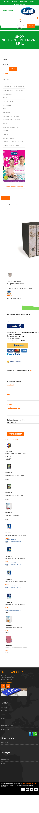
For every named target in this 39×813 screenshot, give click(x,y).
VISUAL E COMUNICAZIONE (11, 145)
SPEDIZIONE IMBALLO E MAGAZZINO (14, 142)
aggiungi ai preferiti (15, 361)
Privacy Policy (5, 759)
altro (13, 204)
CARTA (5, 97)
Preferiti (3, 718)
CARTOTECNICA (8, 101)
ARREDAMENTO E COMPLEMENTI (13, 90)
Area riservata (5, 729)
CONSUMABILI (7, 105)
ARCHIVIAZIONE (8, 83)
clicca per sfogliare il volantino (14, 186)
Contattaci (4, 763)
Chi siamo (4, 707)
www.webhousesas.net (29, 783)
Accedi (3, 714)
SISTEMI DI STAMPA (9, 138)
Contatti (3, 722)
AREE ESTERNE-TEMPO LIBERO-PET (14, 86)
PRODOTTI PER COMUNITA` (11, 120)
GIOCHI (5, 109)
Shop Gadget (5, 742)
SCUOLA (5, 131)
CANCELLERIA (7, 94)
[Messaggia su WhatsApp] (35, 734)
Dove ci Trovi (5, 711)
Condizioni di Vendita (7, 725)
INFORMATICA (7, 112)
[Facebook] (31, 734)
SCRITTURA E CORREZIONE (11, 127)
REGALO (5, 123)
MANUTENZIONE (8, 79)
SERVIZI (5, 134)
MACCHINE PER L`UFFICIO (11, 116)
